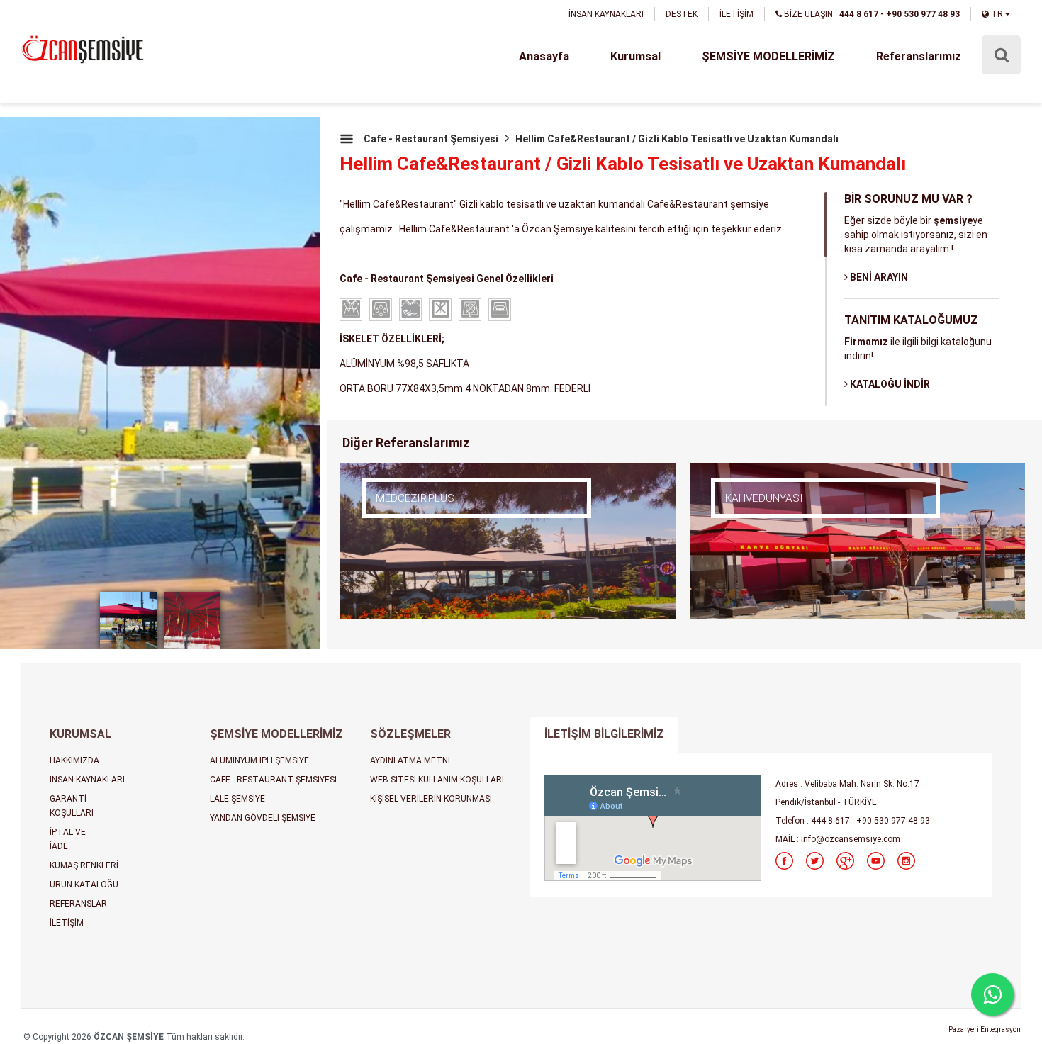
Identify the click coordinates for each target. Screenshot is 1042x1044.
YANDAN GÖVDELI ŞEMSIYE (262, 818)
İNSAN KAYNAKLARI (606, 14)
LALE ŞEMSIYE (237, 799)
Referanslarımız (918, 56)
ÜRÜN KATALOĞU (84, 884)
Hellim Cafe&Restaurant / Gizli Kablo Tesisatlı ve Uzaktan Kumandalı (677, 139)
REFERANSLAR (78, 904)
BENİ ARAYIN (878, 277)
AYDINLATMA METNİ (410, 760)
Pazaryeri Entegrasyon (984, 1029)
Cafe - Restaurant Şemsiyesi (431, 139)
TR (997, 14)
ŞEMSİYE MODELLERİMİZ (768, 56)
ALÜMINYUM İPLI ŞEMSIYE (259, 760)
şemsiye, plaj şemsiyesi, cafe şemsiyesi (82, 50)
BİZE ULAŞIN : (871, 14)
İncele (421, 519)
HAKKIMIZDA (74, 760)
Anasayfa (544, 56)
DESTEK (682, 14)
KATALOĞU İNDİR (889, 384)
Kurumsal (635, 56)
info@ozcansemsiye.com (850, 839)
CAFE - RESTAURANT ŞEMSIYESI (273, 780)
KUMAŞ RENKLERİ (84, 865)
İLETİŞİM (736, 14)
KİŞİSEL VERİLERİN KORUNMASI (431, 799)
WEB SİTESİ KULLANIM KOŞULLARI (437, 780)
